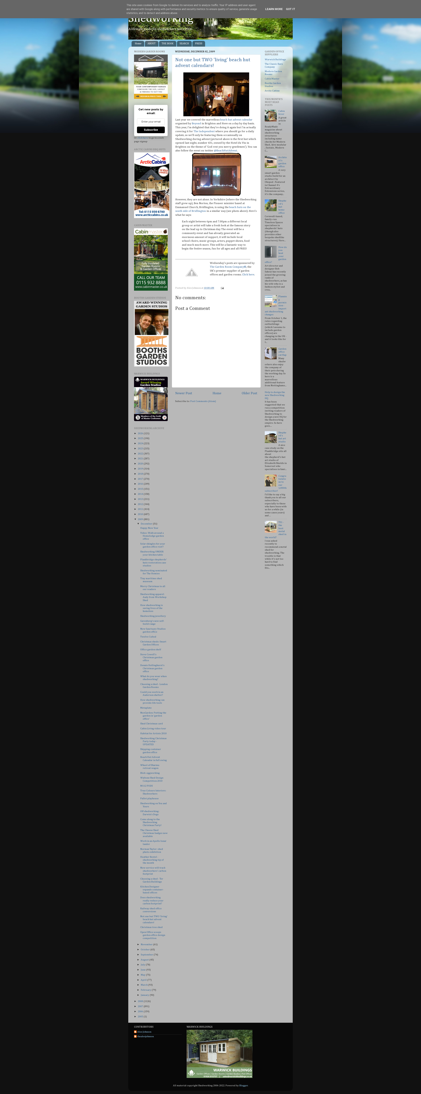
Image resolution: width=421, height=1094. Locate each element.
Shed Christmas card (151, 723)
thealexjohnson (145, 1036)
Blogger (243, 1085)
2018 (141, 474)
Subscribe (151, 129)
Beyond (197, 123)
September (147, 954)
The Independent (204, 131)
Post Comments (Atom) (203, 401)
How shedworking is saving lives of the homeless (151, 608)
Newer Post (183, 393)
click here (142, 138)
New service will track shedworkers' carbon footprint (153, 871)
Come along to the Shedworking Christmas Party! (150, 822)
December (147, 524)
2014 (141, 494)
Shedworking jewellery (153, 616)
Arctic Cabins (272, 90)
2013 (141, 499)
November (147, 944)
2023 (141, 448)
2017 (141, 479)
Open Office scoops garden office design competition (152, 935)
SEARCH (184, 43)
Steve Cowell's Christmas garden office (151, 657)
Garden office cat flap (282, 352)
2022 (141, 453)
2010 (141, 514)
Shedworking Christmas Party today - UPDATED (153, 741)
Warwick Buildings (275, 59)
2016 (141, 484)
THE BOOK (167, 43)
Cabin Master (272, 79)
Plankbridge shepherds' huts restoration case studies (153, 562)
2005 (141, 1016)
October (145, 949)
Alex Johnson (144, 1032)
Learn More (274, 9)
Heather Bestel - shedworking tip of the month (152, 860)
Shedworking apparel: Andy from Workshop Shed (153, 597)
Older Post (249, 393)
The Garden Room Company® (228, 267)
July (143, 964)
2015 (141, 489)
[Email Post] (222, 288)
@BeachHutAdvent (225, 150)
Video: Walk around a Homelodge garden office (152, 536)
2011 (141, 509)
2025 (141, 438)
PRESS (198, 43)
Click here (248, 274)
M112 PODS (146, 786)
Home (138, 43)
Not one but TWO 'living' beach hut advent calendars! (154, 919)
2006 (141, 1011)
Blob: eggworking (150, 773)
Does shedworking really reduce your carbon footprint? (151, 900)
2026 (141, 433)
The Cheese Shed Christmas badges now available (154, 833)
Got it (290, 9)
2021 (141, 458)
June (143, 970)
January (145, 995)
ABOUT (152, 43)
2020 (141, 463)
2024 (141, 443)
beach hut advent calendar (236, 119)
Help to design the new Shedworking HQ (275, 395)
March (144, 985)
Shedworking (160, 18)
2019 (141, 469)
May (143, 975)
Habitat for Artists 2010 (153, 733)
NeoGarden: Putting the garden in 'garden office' (153, 716)
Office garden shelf (150, 649)
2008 (141, 1001)
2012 (141, 504)
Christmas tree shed (151, 927)
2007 (141, 1006)
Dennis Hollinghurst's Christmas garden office (152, 668)
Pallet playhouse (149, 798)
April (144, 980)
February (146, 990)
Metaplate (146, 708)
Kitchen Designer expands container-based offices (152, 889)
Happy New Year (149, 528)
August (145, 960)
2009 (141, 519)
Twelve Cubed (148, 637)
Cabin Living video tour (153, 728)
